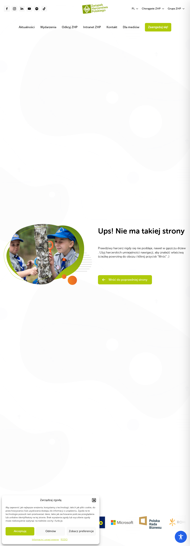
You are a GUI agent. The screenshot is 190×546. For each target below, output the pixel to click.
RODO (64, 539)
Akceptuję (20, 531)
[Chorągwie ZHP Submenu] (163, 9)
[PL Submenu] (137, 9)
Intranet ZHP (92, 27)
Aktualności (27, 27)
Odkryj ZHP (70, 27)
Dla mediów (131, 27)
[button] (94, 500)
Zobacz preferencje (81, 531)
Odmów (50, 531)
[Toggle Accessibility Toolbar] (180, 536)
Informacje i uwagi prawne (45, 539)
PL (133, 8)
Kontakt (112, 27)
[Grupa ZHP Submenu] (183, 9)
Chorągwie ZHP (151, 8)
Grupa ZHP (174, 8)
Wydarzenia (48, 27)
